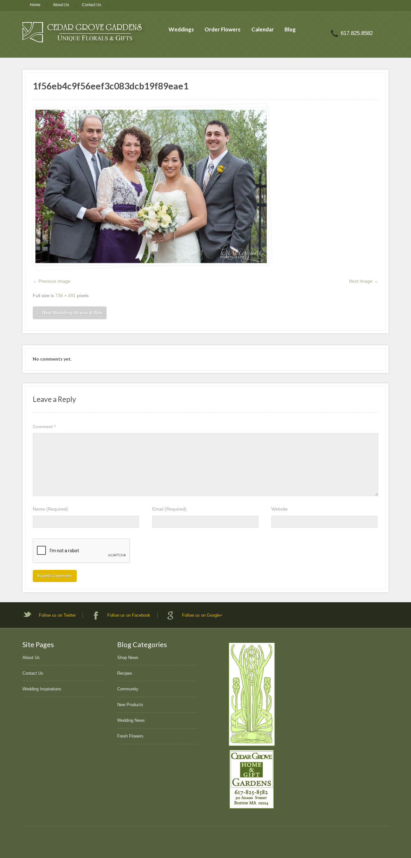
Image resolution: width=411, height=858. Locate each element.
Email (169, 509)
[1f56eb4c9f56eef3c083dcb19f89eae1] (151, 186)
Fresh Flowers (130, 736)
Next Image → (363, 281)
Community (127, 689)
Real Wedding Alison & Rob (70, 312)
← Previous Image (51, 281)
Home (35, 5)
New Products (130, 704)
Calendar (262, 29)
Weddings (181, 29)
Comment (44, 426)
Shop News (127, 657)
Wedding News (131, 720)
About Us (61, 5)
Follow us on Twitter (57, 615)
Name (50, 509)
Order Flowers (222, 29)
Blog (290, 29)
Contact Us (91, 5)
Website (279, 509)
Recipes (124, 673)
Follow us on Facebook (128, 615)
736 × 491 (65, 295)
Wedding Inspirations (41, 689)
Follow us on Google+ (202, 615)
